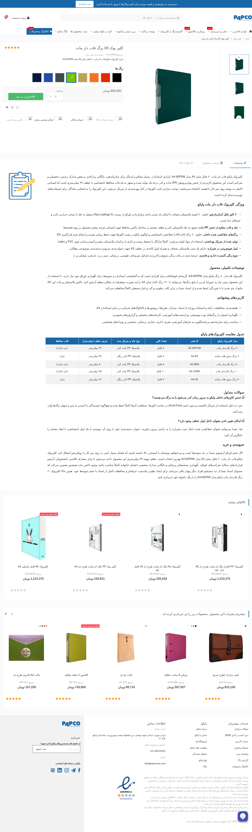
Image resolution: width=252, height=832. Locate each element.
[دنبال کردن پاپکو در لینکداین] (59, 771)
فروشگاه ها (201, 741)
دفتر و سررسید (217, 30)
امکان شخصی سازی (43, 120)
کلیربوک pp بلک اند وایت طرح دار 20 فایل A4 (157, 568)
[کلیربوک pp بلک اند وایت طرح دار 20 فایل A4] (157, 538)
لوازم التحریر (239, 31)
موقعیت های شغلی (198, 747)
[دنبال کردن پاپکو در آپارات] (53, 771)
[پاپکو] (231, 18)
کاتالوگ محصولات (39, 30)
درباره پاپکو (201, 729)
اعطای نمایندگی (199, 754)
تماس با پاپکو (201, 735)
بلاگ (205, 766)
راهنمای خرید (242, 754)
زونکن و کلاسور (195, 30)
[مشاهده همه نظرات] (12, 48)
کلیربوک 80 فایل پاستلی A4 (33, 566)
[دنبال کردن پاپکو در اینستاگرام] (66, 771)
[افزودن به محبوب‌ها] (7, 107)
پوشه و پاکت (148, 31)
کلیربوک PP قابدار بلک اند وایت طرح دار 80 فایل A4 (219, 568)
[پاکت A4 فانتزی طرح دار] (26, 647)
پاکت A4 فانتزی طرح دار (26, 674)
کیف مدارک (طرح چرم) (226, 674)
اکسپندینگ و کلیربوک (171, 31)
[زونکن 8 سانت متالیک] (175, 647)
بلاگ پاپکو (62, 31)
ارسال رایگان (77, 120)
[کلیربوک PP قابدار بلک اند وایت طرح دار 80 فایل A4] (219, 538)
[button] (239, 57)
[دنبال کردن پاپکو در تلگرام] (73, 771)
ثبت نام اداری (85, 4)
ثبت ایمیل (41, 749)
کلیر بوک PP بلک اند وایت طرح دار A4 (95, 566)
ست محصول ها (79, 31)
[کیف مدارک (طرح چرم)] (225, 647)
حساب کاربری (241, 741)
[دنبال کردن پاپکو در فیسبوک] (78, 771)
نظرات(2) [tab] (184, 162)
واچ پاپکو (203, 760)
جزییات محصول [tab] (211, 162)
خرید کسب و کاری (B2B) (236, 735)
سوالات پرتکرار (241, 729)
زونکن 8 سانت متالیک (176, 674)
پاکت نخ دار (126, 674)
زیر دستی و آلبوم (126, 31)
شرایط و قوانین (241, 747)
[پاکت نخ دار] (126, 647)
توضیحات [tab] (238, 162)
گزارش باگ (243, 760)
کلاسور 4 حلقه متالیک (76, 674)
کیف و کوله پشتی (102, 31)
